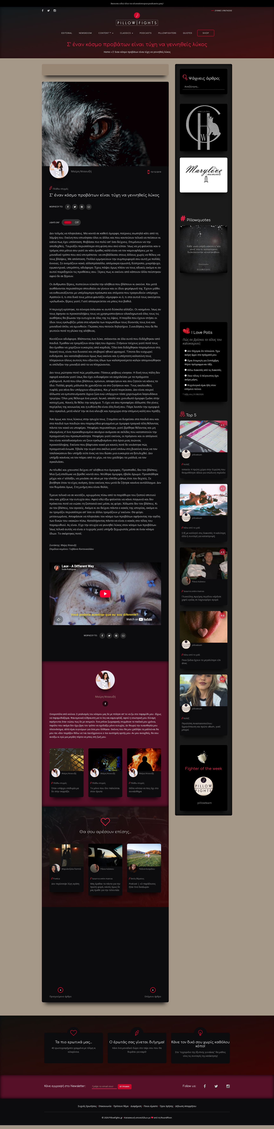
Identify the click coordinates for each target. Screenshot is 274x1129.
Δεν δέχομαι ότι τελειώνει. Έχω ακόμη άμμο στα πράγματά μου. (202, 352)
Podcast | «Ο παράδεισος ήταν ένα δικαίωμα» (142, 885)
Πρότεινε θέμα (120, 1106)
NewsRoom (85, 33)
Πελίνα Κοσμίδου (147, 869)
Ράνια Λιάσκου (107, 869)
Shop (206, 33)
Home (107, 51)
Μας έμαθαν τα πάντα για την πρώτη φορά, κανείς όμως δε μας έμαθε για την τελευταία (105, 887)
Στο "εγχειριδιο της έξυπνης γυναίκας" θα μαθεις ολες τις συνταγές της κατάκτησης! (200, 1054)
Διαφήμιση (136, 1106)
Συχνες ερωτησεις (223, 10)
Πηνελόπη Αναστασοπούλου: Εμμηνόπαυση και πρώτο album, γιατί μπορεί (201, 726)
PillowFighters (167, 33)
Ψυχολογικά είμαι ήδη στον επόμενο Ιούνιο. (200, 387)
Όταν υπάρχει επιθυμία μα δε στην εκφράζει (65, 790)
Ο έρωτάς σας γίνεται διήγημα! (136, 1042)
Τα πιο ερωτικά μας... (73, 1042)
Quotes (187, 33)
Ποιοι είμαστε (151, 1106)
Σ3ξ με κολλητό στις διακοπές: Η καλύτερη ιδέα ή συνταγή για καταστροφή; (203, 534)
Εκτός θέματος (137, 878)
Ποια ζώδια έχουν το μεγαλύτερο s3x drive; (201, 662)
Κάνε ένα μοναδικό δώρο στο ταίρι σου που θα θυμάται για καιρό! (137, 1049)
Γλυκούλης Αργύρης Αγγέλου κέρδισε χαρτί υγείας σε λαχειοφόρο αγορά (201, 598)
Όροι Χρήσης (166, 1106)
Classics (125, 33)
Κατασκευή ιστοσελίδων (136, 1117)
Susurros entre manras (102, 878)
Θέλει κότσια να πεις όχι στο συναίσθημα (144, 790)
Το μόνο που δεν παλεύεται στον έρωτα (105, 790)
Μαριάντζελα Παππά (71, 869)
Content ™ (105, 33)
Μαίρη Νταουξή (81, 171)
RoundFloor (166, 1117)
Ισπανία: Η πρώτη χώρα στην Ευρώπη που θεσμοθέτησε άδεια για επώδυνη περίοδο (203, 471)
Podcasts (146, 33)
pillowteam (197, 454)
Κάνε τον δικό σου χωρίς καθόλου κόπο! (200, 1044)
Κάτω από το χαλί (192, 527)
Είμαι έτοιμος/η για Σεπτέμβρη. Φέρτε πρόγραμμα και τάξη (202, 362)
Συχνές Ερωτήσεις (87, 1106)
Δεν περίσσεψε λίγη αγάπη (65, 883)
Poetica (56, 878)
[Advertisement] (105, 948)
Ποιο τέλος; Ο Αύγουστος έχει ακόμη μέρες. (202, 377)
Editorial (66, 33)
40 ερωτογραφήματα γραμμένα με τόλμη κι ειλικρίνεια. (74, 1049)
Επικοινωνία (105, 1106)
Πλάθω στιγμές (60, 188)
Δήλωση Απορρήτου (185, 1106)
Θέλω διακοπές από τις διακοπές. (204, 369)
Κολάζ (186, 464)
